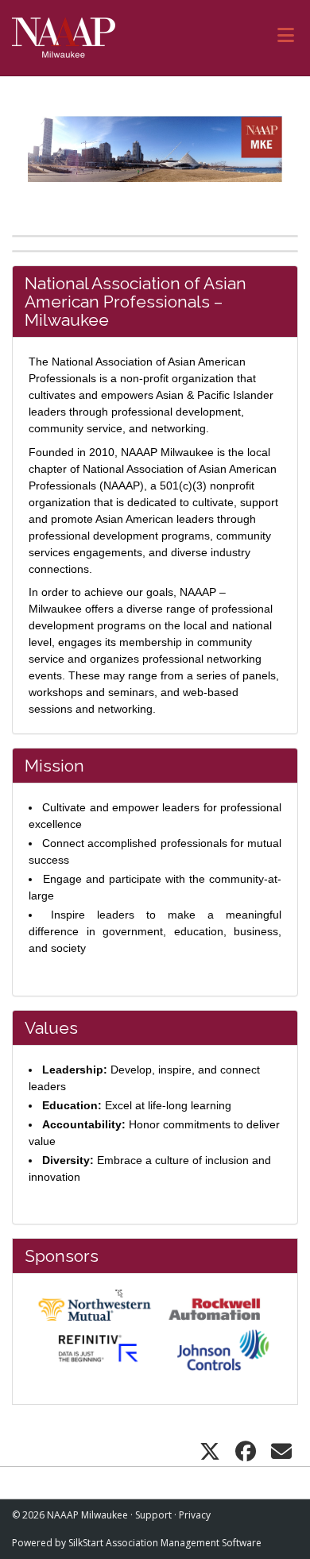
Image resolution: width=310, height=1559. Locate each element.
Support (153, 1515)
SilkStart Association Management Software (165, 1542)
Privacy (195, 1515)
